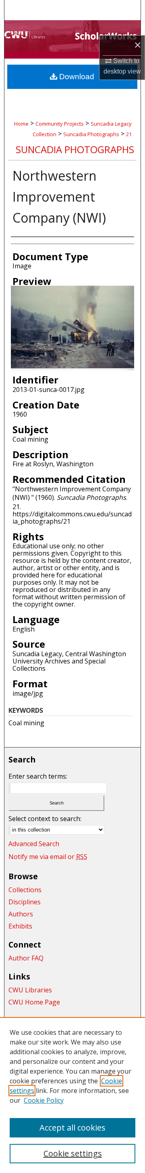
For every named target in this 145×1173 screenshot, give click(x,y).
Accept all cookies (72, 1127)
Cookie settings (73, 1153)
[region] (72, 1095)
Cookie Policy (44, 1100)
